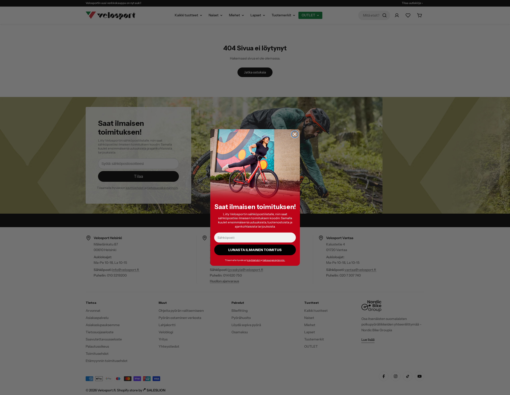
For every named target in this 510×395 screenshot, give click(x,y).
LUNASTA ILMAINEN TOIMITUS (255, 250)
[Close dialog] (294, 134)
